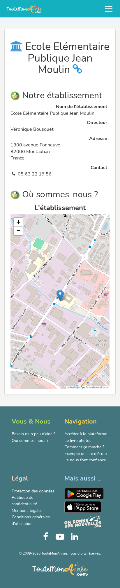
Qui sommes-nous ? (30, 440)
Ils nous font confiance (85, 460)
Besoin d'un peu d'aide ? (33, 434)
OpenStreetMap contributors (94, 387)
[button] (60, 296)
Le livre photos (77, 440)
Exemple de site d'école (85, 453)
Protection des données (33, 491)
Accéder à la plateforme (85, 434)
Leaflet (73, 387)
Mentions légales (27, 510)
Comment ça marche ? (84, 447)
